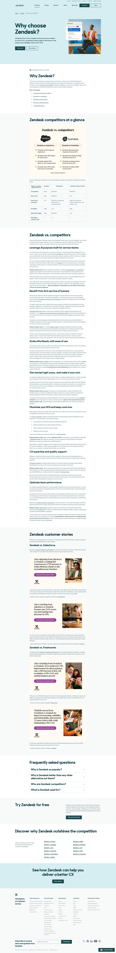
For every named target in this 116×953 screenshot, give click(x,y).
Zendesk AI (59, 254)
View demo (32, 48)
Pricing (46, 5)
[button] (56, 770)
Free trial (84, 5)
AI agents (59, 263)
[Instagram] (99, 941)
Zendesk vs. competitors (40, 96)
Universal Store (65, 472)
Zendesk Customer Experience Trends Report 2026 (54, 313)
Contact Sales (108, 950)
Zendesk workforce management (45, 503)
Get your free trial (74, 817)
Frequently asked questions (41, 102)
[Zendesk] (16, 897)
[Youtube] (95, 941)
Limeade (45, 361)
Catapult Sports (70, 270)
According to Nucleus (36, 463)
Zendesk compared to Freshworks (49, 652)
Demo (65, 5)
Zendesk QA (41, 509)
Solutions (55, 5)
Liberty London (54, 327)
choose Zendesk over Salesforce (45, 550)
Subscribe (66, 941)
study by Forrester (37, 417)
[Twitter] (84, 941)
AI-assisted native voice (36, 311)
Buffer (45, 508)
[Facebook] (87, 941)
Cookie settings (38, 949)
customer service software (46, 85)
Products (37, 5)
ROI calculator (62, 434)
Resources (75, 5)
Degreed (45, 391)
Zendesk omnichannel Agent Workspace (50, 299)
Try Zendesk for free (38, 106)
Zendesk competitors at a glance (42, 93)
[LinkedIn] (91, 941)
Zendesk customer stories (40, 99)
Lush (44, 437)
